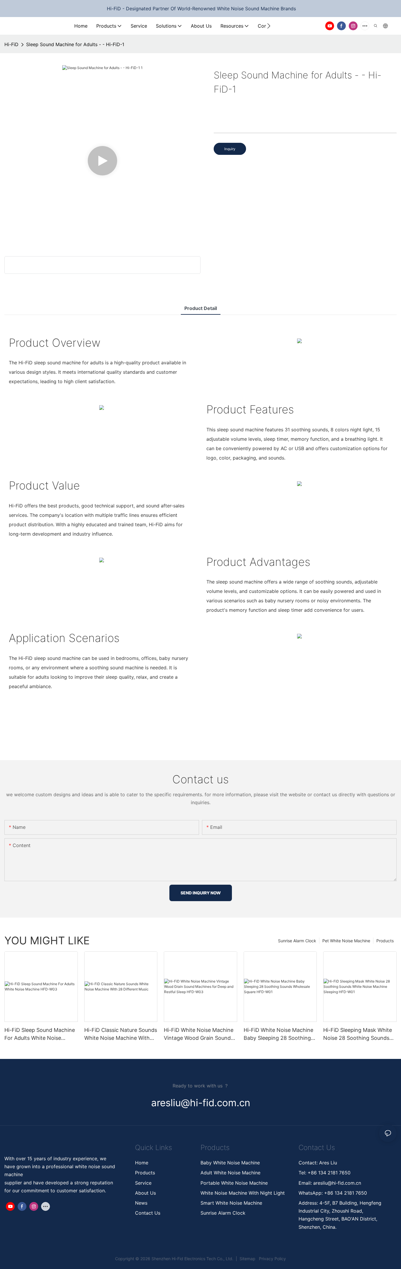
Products (385, 940)
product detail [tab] (200, 308)
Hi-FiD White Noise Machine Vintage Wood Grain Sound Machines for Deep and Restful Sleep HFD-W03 (198, 1034)
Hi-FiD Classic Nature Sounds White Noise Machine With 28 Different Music (120, 1034)
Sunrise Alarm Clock (297, 940)
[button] (268, 26)
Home (141, 1163)
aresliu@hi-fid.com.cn (336, 1183)
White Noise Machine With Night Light (243, 1193)
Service (143, 1183)
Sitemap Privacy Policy (262, 1258)
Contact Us (147, 1213)
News (141, 1203)
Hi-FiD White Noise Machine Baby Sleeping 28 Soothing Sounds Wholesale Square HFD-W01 (278, 1034)
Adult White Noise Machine (230, 1173)
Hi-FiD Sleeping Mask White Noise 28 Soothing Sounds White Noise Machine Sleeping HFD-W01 (357, 1034)
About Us (145, 1193)
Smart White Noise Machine (231, 1203)
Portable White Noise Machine (235, 1183)
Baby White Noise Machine (230, 1163)
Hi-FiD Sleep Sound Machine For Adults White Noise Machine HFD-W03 (39, 1034)
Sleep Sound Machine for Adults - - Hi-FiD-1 (75, 44)
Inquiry (229, 149)
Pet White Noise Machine (346, 940)
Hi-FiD (11, 44)
